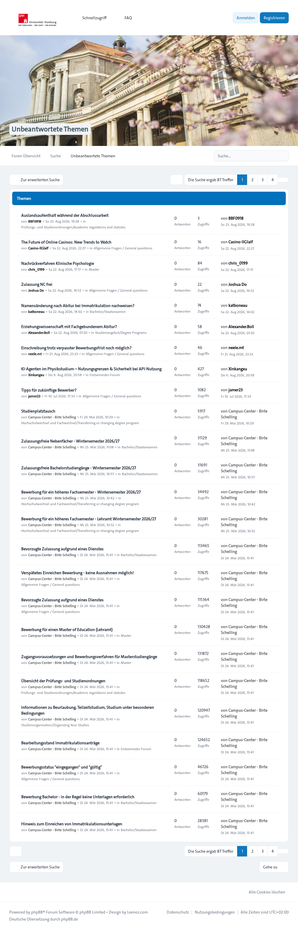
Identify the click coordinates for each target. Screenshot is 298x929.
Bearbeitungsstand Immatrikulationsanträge (60, 743)
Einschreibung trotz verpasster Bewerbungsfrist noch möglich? (76, 348)
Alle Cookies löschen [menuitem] (267, 892)
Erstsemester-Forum (105, 374)
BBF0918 (34, 221)
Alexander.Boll (39, 332)
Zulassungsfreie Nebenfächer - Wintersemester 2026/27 (70, 441)
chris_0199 (36, 269)
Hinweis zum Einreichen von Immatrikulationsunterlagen (71, 824)
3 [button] (263, 180)
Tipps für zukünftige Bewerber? (49, 390)
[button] (283, 179)
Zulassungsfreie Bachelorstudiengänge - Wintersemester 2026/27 (78, 468)
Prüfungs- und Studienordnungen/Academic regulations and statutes (73, 227)
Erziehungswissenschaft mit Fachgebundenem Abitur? (69, 326)
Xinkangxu (36, 374)
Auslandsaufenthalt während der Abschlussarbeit (65, 215)
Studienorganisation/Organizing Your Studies (55, 724)
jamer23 (34, 396)
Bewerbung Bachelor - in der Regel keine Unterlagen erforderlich (77, 797)
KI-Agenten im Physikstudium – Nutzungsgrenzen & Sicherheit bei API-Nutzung (91, 369)
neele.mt (35, 353)
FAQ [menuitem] (128, 18)
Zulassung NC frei (36, 284)
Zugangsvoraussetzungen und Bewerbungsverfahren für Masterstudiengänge (89, 657)
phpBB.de (69, 919)
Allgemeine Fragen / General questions (123, 248)
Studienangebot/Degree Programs (121, 332)
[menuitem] (91, 18)
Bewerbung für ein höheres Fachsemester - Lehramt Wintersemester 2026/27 (88, 519)
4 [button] (273, 180)
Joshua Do (36, 290)
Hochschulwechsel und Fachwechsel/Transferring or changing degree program (80, 422)
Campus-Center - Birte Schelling (52, 417)
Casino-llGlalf (38, 248)
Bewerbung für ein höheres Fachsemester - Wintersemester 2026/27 (81, 492)
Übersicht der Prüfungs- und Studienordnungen (63, 681)
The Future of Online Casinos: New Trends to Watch (66, 242)
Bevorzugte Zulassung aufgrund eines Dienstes (62, 549)
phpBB (37, 912)
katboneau (36, 311)
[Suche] (272, 156)
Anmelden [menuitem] (246, 18)
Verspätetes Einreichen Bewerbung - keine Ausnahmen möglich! (77, 573)
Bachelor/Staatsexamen (108, 311)
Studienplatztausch (38, 411)
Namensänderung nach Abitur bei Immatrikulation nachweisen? (77, 306)
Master (94, 269)
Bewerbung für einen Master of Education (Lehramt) (67, 629)
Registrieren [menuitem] (274, 18)
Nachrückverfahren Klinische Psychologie (57, 263)
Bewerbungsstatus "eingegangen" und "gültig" (61, 767)
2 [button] (252, 180)
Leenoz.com (137, 912)
